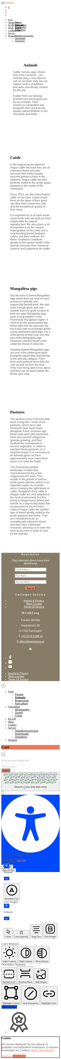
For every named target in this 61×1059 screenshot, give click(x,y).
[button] (2, 793)
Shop (11, 721)
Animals (20, 697)
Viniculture (14, 706)
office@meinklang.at (31, 641)
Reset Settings (9, 1007)
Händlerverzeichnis (24, 36)
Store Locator (34, 603)
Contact (12, 724)
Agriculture (21, 703)
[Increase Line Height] (6, 906)
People (18, 22)
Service (11, 33)
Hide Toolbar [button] (9, 870)
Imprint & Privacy (34, 600)
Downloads (20, 38)
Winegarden (20, 25)
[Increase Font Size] (6, 866)
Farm (10, 19)
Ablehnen (6, 1056)
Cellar (18, 30)
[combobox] (30, 781)
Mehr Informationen (42, 1050)
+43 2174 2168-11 (32, 636)
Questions (20, 41)
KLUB (12, 718)
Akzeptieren (19, 1056)
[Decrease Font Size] (6, 878)
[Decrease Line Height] (6, 918)
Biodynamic (22, 700)
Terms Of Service (34, 606)
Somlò (18, 27)
